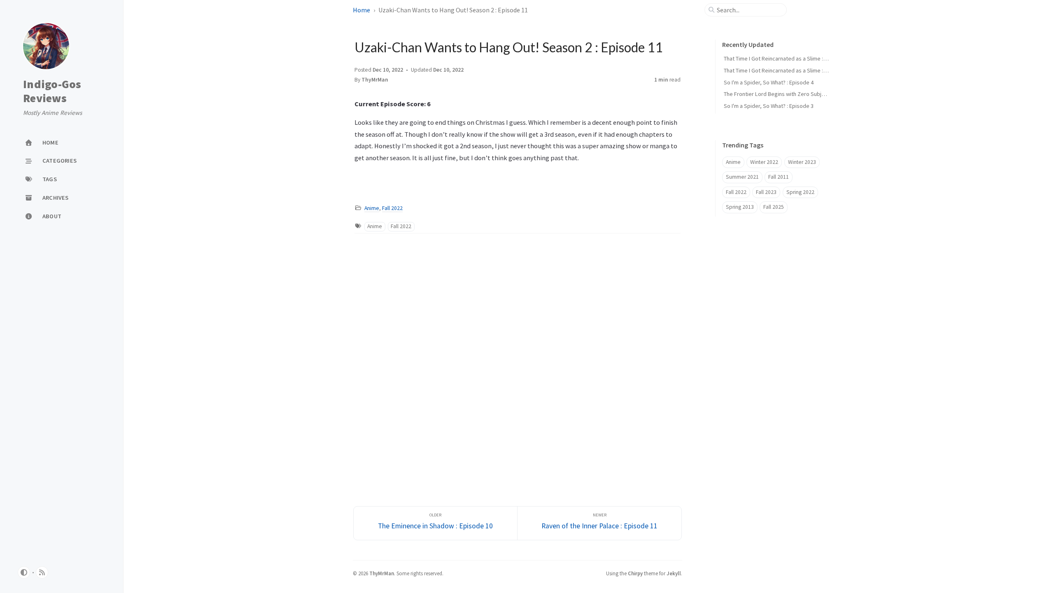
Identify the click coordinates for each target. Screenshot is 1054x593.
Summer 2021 (742, 176)
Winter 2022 (764, 162)
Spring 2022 (800, 192)
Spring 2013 (740, 206)
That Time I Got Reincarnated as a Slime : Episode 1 (786, 70)
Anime (371, 208)
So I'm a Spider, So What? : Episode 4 (769, 82)
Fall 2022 (392, 208)
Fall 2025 (773, 206)
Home (361, 10)
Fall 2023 (766, 192)
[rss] (42, 572)
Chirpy (635, 573)
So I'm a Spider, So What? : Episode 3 (769, 106)
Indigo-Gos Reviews (52, 91)
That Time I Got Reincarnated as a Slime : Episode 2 (786, 58)
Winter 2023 (802, 162)
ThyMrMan (374, 79)
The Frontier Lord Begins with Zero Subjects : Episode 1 (792, 94)
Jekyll (674, 573)
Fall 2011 (778, 176)
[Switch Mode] (24, 572)
